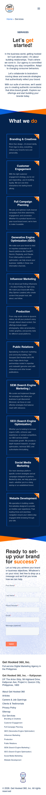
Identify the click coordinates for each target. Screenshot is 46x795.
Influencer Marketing (23, 279)
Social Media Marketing (23, 464)
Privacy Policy (9, 707)
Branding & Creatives (23, 139)
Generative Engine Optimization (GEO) (23, 238)
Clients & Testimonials (13, 703)
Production (23, 311)
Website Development (23, 498)
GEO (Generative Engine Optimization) (19, 731)
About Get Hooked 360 (13, 691)
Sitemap (6, 711)
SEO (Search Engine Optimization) (23, 422)
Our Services (8, 715)
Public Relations (23, 347)
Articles (6, 695)
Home (10, 18)
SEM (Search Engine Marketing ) (23, 386)
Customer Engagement (23, 167)
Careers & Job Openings (14, 699)
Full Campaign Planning (23, 203)
